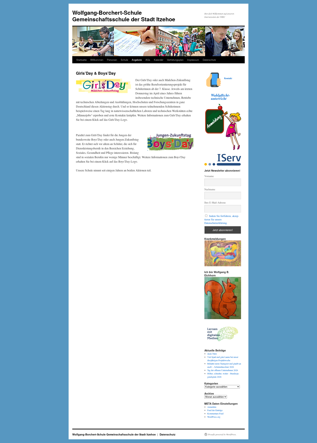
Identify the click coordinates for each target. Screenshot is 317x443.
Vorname (209, 176)
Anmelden (211, 406)
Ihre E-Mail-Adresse (215, 202)
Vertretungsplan (175, 59)
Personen (112, 59)
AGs (147, 59)
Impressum (193, 59)
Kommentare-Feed (215, 413)
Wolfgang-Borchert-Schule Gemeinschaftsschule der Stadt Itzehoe (123, 15)
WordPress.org (213, 416)
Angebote (137, 59)
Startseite (81, 59)
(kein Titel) (212, 353)
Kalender (158, 59)
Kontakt (228, 78)
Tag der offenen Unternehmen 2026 (222, 370)
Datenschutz (209, 59)
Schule (124, 59)
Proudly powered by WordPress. (222, 434)
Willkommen (96, 59)
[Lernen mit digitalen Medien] (222, 343)
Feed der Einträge (215, 410)
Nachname (209, 189)
